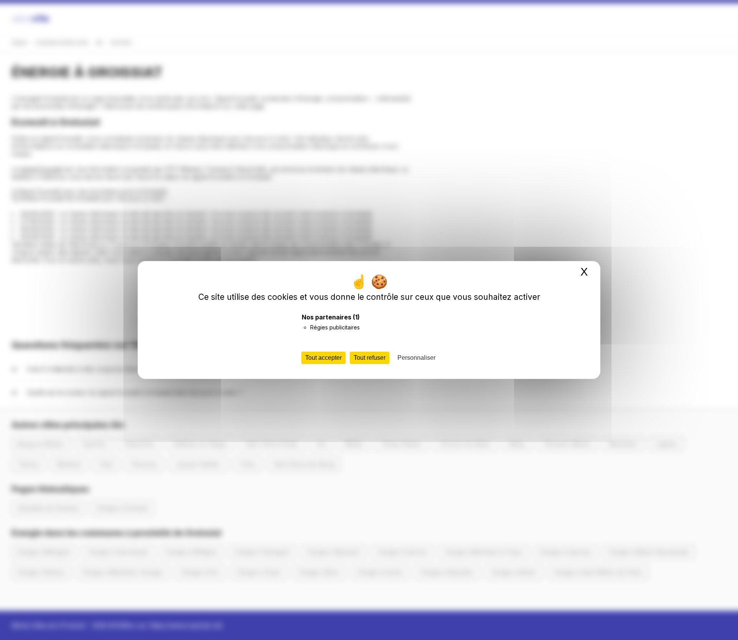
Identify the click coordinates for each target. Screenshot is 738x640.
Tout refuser (370, 357)
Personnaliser (416, 357)
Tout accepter (323, 357)
